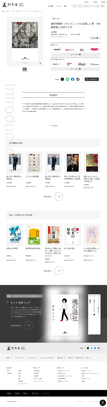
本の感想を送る (93, 79)
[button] (25, 70)
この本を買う (54, 125)
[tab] (90, 314)
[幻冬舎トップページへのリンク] (13, 6)
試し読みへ (58, 18)
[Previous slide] (22, 63)
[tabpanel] (43, 314)
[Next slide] (28, 63)
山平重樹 (54, 32)
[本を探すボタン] (102, 6)
